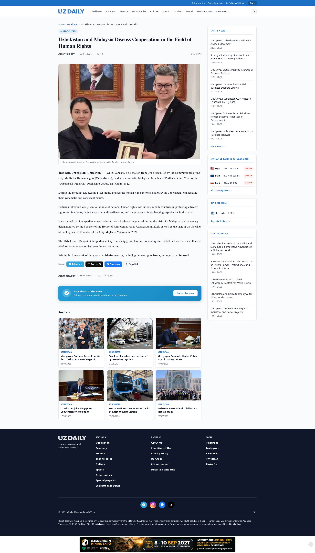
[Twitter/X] (171, 504)
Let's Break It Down (235, 3)
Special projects (215, 3)
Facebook (115, 264)
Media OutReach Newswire (212, 11)
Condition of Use (161, 448)
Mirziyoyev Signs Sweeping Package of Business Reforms (231, 71)
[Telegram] (143, 504)
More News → (217, 146)
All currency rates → (221, 190)
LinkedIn (211, 464)
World (189, 11)
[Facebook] (162, 504)
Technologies (139, 11)
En (251, 3)
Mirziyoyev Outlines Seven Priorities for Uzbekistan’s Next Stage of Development (230, 117)
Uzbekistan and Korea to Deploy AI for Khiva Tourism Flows (231, 295)
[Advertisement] (157, 544)
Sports (165, 11)
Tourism (177, 11)
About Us (156, 442)
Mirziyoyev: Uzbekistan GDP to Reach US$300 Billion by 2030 (230, 100)
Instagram (212, 448)
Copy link (133, 264)
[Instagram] (153, 504)
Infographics (198, 3)
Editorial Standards (163, 469)
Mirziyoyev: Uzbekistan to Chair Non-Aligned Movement (230, 42)
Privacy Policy (159, 453)
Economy (111, 11)
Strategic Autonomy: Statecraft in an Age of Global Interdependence (230, 56)
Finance (123, 11)
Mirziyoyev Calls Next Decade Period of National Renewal (231, 133)
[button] (254, 11)
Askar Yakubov (66, 53)
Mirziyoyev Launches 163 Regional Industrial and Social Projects (229, 310)
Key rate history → (220, 221)
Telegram (77, 264)
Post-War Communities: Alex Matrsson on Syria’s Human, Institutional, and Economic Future (231, 265)
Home (61, 24)
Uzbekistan (96, 11)
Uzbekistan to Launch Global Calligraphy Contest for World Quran (230, 281)
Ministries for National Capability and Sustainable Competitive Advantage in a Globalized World (231, 247)
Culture (154, 11)
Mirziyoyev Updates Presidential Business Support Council (228, 86)
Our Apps (156, 458)
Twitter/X (96, 264)
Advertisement (160, 464)
